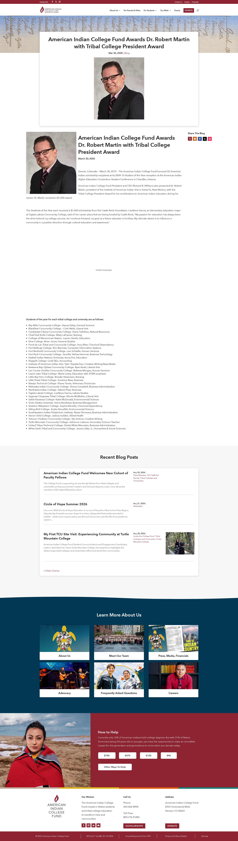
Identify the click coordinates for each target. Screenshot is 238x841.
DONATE (189, 10)
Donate (172, 826)
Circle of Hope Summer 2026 (65, 504)
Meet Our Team (119, 656)
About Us (114, 11)
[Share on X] (205, 139)
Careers (187, 2)
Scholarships (134, 826)
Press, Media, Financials (173, 656)
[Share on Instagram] (210, 139)
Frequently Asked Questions (119, 693)
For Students (149, 11)
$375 (127, 755)
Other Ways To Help (115, 767)
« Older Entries (52, 570)
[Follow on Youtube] (98, 825)
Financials (195, 2)
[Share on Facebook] (200, 139)
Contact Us (178, 2)
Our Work (164, 11)
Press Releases (139, 475)
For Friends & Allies (132, 11)
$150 (148, 755)
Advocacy (64, 693)
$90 (169, 755)
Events (177, 11)
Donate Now (44, 2)
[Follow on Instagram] (88, 825)
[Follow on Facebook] (84, 825)
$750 (107, 755)
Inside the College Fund (143, 536)
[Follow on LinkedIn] (93, 825)
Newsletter (138, 506)
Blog (127, 53)
